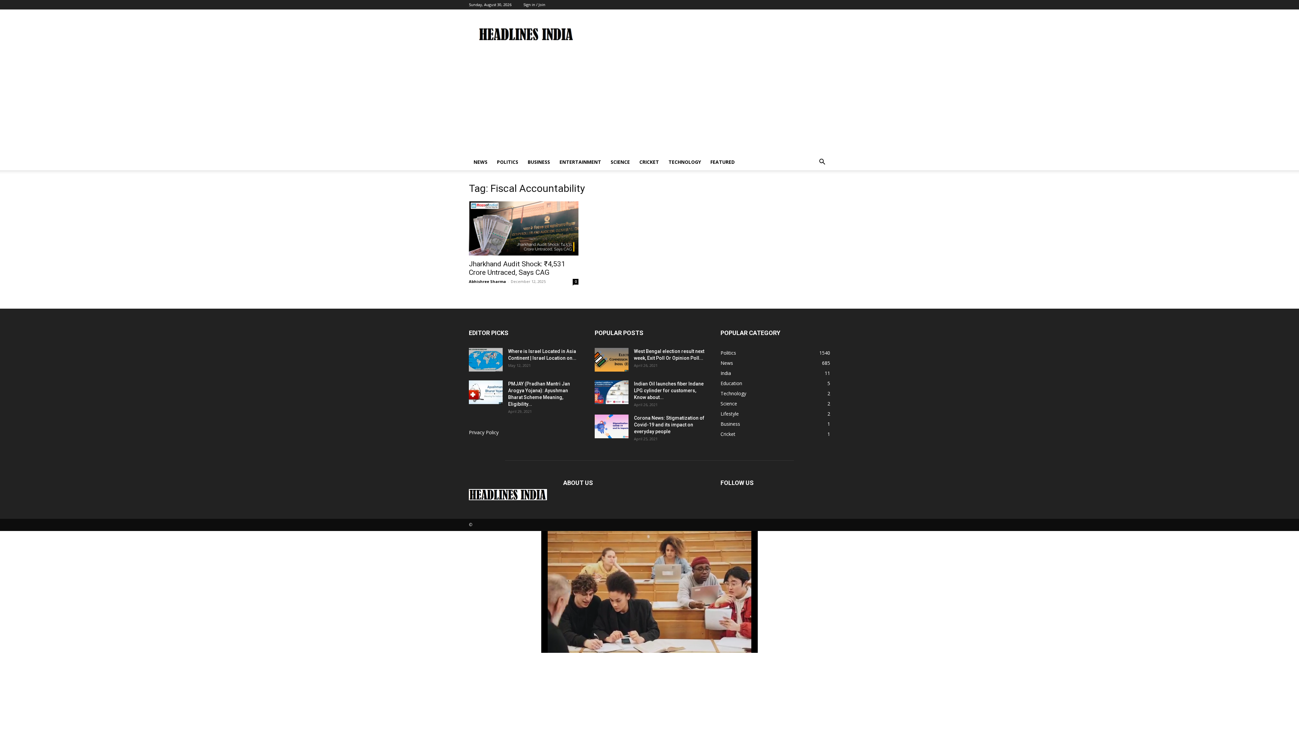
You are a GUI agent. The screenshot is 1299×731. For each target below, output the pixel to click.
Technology (684, 162)
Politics (507, 162)
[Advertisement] (649, 103)
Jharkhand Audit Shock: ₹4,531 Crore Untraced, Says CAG (517, 268)
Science (620, 162)
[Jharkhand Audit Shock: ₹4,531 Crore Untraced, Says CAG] (523, 228)
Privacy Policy (484, 432)
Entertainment (580, 162)
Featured (722, 162)
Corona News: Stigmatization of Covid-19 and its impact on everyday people (669, 424)
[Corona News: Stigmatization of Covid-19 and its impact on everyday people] (612, 426)
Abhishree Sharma (487, 281)
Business (539, 162)
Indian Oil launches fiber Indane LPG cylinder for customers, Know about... (669, 390)
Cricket (649, 162)
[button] (822, 162)
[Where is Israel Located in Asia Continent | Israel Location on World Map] (486, 360)
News (480, 162)
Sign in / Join (534, 4)
